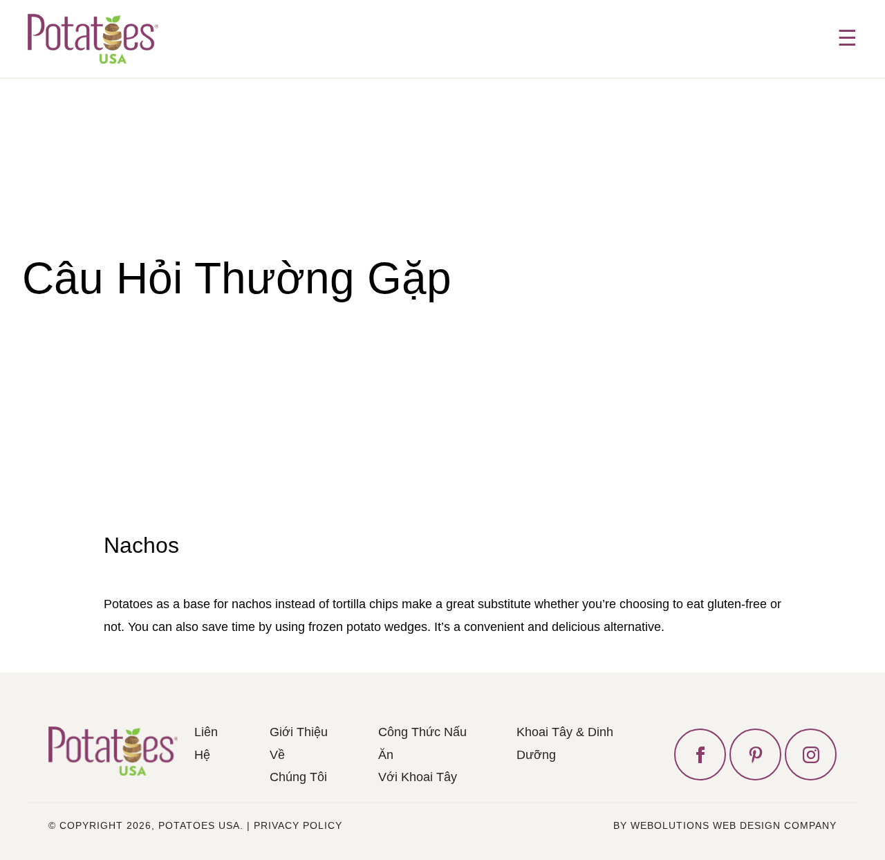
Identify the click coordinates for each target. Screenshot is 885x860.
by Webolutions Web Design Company (725, 825)
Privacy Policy (298, 825)
